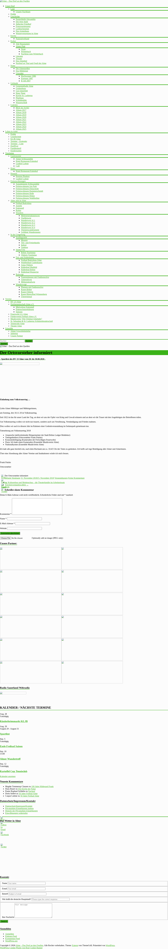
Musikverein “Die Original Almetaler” (26, 319)
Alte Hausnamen (23, 44)
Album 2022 (21, 122)
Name (3, 519)
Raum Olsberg (27, 292)
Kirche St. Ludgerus (24, 95)
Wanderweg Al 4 (28, 227)
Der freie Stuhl (22, 22)
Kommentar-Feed (12, 938)
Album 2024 (21, 127)
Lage (12, 9)
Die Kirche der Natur (27, 789)
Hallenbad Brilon (28, 270)
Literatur (19, 56)
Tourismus (9, 153)
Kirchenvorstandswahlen (16, 485)
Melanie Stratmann (12, 478)
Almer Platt (20, 46)
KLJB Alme (15, 139)
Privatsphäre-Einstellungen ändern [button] (19, 808)
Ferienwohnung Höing (25, 196)
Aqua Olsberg (27, 265)
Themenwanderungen (30, 230)
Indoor (24, 245)
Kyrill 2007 (26, 81)
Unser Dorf (10, 6)
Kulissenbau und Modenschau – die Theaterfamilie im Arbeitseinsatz (35, 482)
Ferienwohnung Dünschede (27, 189)
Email (4, 888)
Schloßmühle (21, 100)
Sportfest (5, 733)
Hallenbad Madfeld (29, 267)
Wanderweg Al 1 (28, 220)
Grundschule (15, 136)
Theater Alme (16, 326)
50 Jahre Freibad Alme (28, 793)
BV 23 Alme (15, 302)
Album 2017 (21, 110)
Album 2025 (21, 129)
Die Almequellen (23, 68)
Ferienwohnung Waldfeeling (27, 198)
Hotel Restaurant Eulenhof (27, 161)
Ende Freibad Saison (11, 746)
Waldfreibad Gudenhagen (31, 262)
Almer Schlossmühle (24, 159)
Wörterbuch (26, 51)
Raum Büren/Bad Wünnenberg (34, 294)
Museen (24, 240)
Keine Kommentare (76, 478)
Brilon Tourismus (28, 252)
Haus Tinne (20, 93)
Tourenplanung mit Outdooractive (35, 277)
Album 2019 (21, 115)
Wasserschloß (21, 102)
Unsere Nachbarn (23, 12)
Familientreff (15, 148)
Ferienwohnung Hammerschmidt (29, 191)
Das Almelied (21, 61)
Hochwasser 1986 (28, 76)
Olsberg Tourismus (29, 255)
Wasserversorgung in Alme (27, 33)
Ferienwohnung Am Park (26, 186)
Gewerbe (9, 328)
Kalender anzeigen (7, 776)
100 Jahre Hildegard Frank (42, 786)
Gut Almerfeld (22, 91)
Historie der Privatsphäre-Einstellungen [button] (21, 811)
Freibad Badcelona (23, 203)
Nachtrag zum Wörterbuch (32, 54)
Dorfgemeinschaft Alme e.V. (22, 304)
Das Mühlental (22, 71)
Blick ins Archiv (22, 108)
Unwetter (19, 73)
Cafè (18, 166)
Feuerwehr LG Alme (19, 314)
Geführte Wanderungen (30, 232)
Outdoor (24, 247)
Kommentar (5, 514)
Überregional (26, 296)
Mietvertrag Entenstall (25, 307)
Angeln (19, 206)
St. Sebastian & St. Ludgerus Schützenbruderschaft (31, 321)
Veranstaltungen (61, 478)
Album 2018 (21, 112)
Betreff (5, 894)
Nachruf (31, 791)
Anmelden (9, 934)
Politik (13, 14)
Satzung (19, 312)
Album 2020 (21, 117)
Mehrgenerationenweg (30, 216)
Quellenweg (26, 218)
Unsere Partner (16, 336)
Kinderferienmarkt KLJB (14, 721)
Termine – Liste (16, 144)
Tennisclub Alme (17, 323)
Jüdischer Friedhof (23, 24)
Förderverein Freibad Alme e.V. (23, 316)
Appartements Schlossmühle (27, 184)
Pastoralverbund (22, 39)
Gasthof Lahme (22, 163)
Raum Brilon (26, 289)
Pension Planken (23, 176)
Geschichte (15, 16)
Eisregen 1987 (27, 78)
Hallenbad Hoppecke (30, 272)
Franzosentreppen (23, 26)
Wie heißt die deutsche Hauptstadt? (16, 899)
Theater (19, 58)
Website (3, 528)
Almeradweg (26, 279)
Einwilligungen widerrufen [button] (16, 813)
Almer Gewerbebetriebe (20, 331)
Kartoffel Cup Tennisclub (13, 771)
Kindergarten (15, 151)
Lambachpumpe (22, 29)
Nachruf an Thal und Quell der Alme (31, 63)
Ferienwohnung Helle (25, 193)
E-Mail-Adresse (7, 523)
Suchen (29, 341)
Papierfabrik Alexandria (25, 19)
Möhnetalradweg (28, 282)
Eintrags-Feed (11, 936)
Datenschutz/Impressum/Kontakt (18, 806)
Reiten (18, 210)
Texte (23, 49)
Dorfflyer (14, 146)
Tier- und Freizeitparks (30, 243)
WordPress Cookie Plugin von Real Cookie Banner (21, 948)
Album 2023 (21, 124)
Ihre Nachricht (8, 917)
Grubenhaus (21, 88)
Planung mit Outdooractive (32, 287)
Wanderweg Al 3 (28, 225)
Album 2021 (21, 119)
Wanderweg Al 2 (28, 223)
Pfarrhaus (20, 98)
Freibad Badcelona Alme (31, 260)
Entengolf (20, 208)
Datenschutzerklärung (25, 309)
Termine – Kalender (18, 141)
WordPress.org (11, 941)
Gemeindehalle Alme (24, 86)
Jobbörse (14, 333)
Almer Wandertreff (10, 758)
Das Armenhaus (22, 31)
